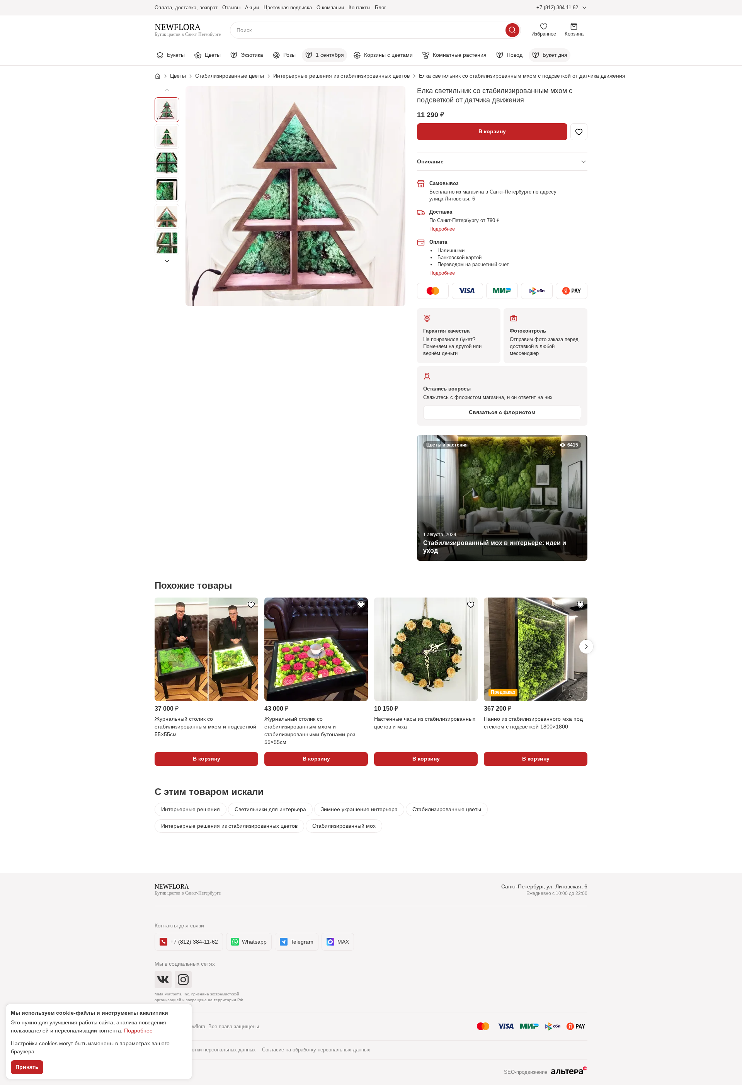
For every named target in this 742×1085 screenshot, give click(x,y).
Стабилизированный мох (344, 826)
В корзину (492, 131)
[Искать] (512, 30)
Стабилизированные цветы (446, 809)
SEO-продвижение (525, 1072)
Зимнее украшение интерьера (359, 809)
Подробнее (442, 229)
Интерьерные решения (190, 809)
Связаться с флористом (502, 412)
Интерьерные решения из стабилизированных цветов (229, 826)
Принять (27, 1067)
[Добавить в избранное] (578, 131)
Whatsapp (254, 942)
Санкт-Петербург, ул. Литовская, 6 (544, 886)
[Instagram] (183, 979)
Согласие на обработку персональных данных (316, 1050)
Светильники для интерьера (270, 809)
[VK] (163, 979)
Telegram (302, 942)
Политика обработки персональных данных (205, 1050)
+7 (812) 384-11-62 (557, 7)
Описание (430, 161)
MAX (343, 942)
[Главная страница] (161, 76)
